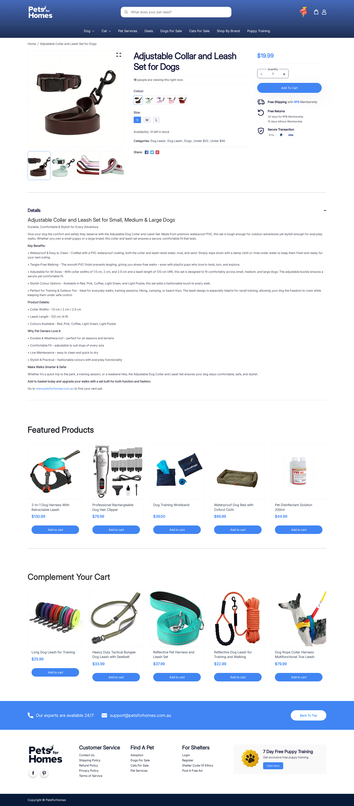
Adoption (137, 755)
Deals (149, 31)
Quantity (273, 69)
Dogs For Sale (171, 31)
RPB (296, 102)
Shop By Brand (228, 31)
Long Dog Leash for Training (53, 652)
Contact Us (86, 755)
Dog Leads (157, 141)
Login (186, 755)
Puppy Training (258, 31)
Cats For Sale (199, 31)
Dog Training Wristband (171, 505)
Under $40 (217, 141)
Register (187, 760)
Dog (87, 31)
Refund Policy (88, 765)
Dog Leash (174, 141)
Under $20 (201, 141)
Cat (104, 31)
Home (32, 44)
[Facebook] (33, 774)
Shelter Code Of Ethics (197, 765)
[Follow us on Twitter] (152, 152)
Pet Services (127, 31)
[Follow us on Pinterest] (157, 152)
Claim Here (273, 765)
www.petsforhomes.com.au (55, 388)
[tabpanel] (39, 165)
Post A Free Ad (192, 770)
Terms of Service (90, 776)
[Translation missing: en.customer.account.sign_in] (324, 12)
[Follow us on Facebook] (147, 152)
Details (34, 210)
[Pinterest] (44, 774)
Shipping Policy (89, 760)
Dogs (188, 141)
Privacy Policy (89, 770)
